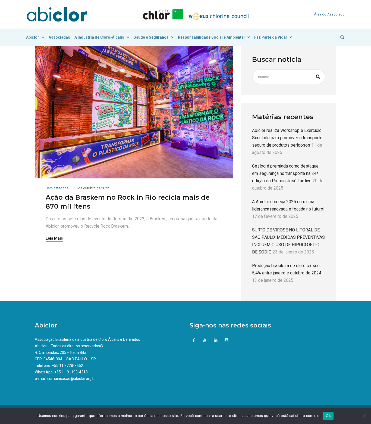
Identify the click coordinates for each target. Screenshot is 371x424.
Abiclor (32, 37)
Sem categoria (57, 188)
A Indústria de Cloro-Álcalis (99, 37)
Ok (328, 415)
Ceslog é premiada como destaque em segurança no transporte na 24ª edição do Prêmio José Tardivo (285, 173)
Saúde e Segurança (151, 37)
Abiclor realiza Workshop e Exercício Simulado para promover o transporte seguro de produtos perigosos (287, 138)
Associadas (59, 37)
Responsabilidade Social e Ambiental (211, 37)
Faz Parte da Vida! (270, 37)
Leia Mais (54, 238)
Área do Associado (329, 14)
